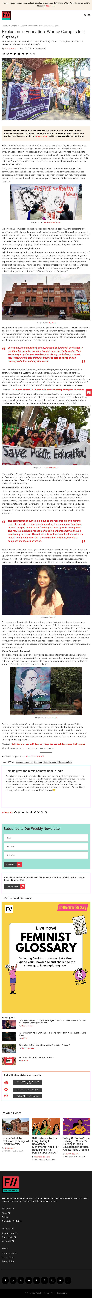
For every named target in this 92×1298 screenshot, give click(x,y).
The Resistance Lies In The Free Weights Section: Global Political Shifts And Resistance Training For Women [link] (52, 1021)
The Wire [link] (52, 323)
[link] (89, 392)
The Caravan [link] (52, 717)
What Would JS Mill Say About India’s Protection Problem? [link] (44, 1045)
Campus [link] (14, 26)
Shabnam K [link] (10, 1148)
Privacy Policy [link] (8, 1261)
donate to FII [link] (41, 136)
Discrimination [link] (49, 762)
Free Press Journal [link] (35, 756)
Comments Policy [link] (10, 1253)
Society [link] (5, 26)
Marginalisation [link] (65, 762)
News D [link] (52, 617)
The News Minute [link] (52, 468)
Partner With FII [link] (9, 1237)
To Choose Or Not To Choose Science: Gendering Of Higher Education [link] (48, 390)
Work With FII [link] (8, 1241)
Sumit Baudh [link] (72, 1154)
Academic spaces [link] (24, 762)
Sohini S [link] (24, 1038)
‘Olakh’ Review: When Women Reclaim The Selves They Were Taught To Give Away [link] (52, 1034)
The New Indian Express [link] (52, 222)
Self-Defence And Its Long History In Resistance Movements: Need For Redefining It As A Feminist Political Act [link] (45, 1145)
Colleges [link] (38, 762)
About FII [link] (6, 1213)
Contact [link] (5, 1217)
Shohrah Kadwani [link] (27, 1048)
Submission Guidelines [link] (12, 1221)
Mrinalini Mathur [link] (27, 1026)
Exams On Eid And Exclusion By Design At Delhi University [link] (15, 1141)
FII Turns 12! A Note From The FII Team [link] (36, 1057)
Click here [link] (50, 6)
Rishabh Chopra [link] (42, 1157)
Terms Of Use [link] (8, 1257)
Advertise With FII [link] (10, 1233)
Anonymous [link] (10, 48)
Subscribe (10, 864)
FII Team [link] (24, 1060)
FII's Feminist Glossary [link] (16, 898)
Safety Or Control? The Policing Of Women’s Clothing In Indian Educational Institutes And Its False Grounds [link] (76, 1144)
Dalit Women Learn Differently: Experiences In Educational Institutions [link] (48, 744)
